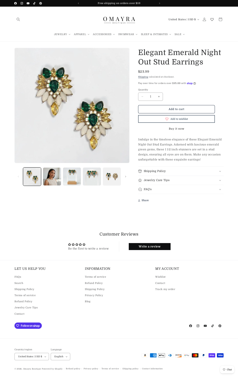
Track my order (165, 289)
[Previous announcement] (78, 3)
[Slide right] (125, 176)
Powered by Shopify (52, 369)
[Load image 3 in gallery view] (72, 176)
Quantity (143, 89)
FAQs (17, 277)
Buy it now (176, 128)
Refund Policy (23, 301)
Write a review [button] (149, 246)
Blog (87, 301)
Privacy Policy (94, 295)
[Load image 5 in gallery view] (112, 176)
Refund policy (73, 369)
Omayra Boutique (32, 369)
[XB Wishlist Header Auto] (212, 19)
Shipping (143, 77)
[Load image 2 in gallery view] (52, 176)
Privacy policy (91, 369)
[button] (18, 19)
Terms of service (25, 295)
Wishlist (160, 277)
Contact (19, 313)
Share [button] (145, 200)
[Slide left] (18, 176)
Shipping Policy (24, 289)
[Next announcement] (159, 3)
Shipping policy (130, 369)
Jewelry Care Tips (26, 307)
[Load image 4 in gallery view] (92, 176)
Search (18, 283)
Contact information (152, 369)
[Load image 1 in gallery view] (32, 176)
